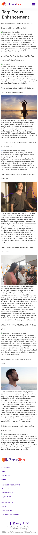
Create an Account (7, 493)
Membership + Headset (9, 489)
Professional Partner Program (11, 514)
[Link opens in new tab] (10, 523)
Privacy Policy (11, 527)
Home (3, 471)
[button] (34, 4)
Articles (4, 479)
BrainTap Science (7, 475)
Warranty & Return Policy (19, 529)
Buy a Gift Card (6, 496)
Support (4, 506)
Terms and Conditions (23, 527)
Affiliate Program (7, 510)
